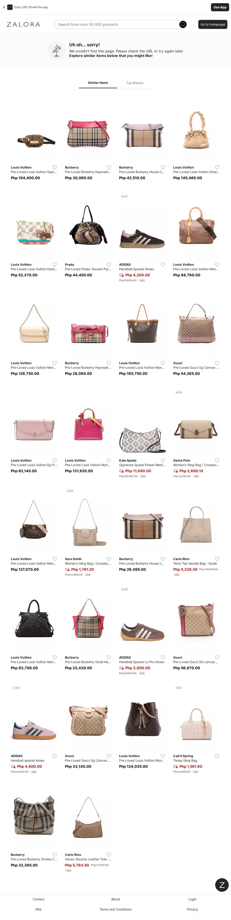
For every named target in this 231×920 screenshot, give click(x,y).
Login (192, 899)
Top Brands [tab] (134, 83)
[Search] (183, 24)
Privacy (192, 909)
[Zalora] (23, 24)
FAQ (38, 909)
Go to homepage (213, 24)
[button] (115, 7)
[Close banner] (4, 7)
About (115, 899)
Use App (220, 7)
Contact (38, 899)
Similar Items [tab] (98, 82)
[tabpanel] (115, 484)
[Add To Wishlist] (54, 167)
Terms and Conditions (115, 909)
